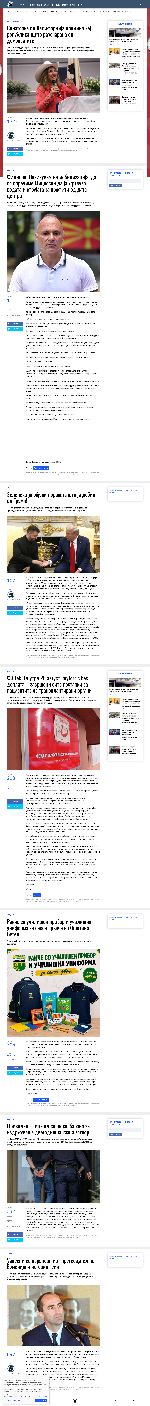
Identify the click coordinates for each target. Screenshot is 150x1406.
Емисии (65, 5)
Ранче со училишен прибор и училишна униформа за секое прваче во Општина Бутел (46, 11)
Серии (72, 5)
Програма (56, 5)
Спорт (39, 5)
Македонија (11, 170)
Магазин (47, 5)
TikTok (140, 1401)
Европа (9, 1254)
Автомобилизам (13, 21)
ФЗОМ (37, 895)
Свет (8, 488)
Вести (32, 5)
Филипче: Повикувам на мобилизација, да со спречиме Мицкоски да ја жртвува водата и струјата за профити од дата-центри (51, 186)
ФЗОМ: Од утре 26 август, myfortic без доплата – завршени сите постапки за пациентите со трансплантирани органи (49, 684)
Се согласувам (41, 1400)
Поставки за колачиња (12, 1400)
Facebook (108, 1401)
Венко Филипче (41, 468)
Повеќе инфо (42, 1396)
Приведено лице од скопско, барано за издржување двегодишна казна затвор (48, 1129)
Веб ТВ (79, 5)
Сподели (15, 148)
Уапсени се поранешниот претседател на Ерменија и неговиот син (50, 1263)
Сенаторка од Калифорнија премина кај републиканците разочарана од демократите (49, 34)
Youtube (132, 1401)
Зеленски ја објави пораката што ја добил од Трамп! (51, 497)
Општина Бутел (41, 1099)
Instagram (122, 1401)
